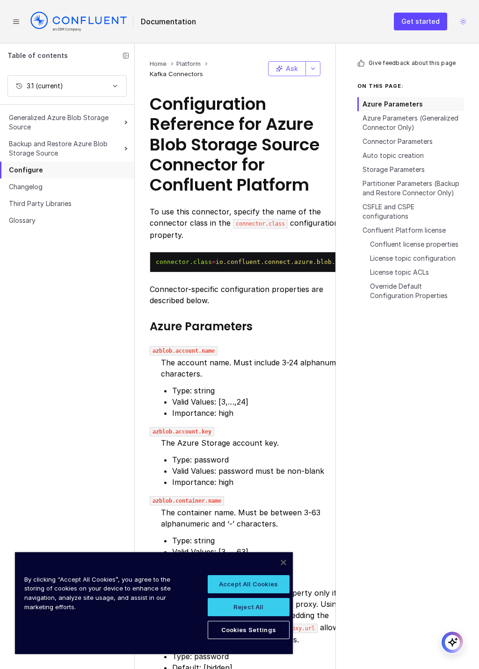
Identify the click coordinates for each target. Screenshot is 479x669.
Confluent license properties (414, 244)
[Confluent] (78, 21)
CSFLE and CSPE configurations (388, 211)
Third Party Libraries (40, 203)
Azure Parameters (393, 104)
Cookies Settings (248, 629)
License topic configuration (413, 258)
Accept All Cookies (248, 584)
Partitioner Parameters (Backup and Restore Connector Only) (411, 188)
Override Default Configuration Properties (409, 290)
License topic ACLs (399, 272)
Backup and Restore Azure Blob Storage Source (58, 148)
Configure (26, 170)
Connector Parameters (398, 141)
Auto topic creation (393, 155)
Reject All (248, 607)
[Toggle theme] (463, 21)
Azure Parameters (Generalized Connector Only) (410, 122)
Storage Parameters (394, 169)
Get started (420, 21)
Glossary (22, 220)
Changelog (26, 187)
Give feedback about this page (412, 62)
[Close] (283, 562)
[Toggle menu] (15, 21)
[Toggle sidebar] (125, 55)
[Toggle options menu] (313, 69)
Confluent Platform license (404, 230)
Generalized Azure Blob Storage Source (59, 122)
